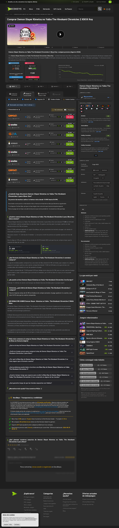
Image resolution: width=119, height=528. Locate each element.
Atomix (83, 115)
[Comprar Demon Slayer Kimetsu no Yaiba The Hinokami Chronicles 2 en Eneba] (16, 124)
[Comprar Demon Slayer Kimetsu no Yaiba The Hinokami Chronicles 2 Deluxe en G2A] (16, 134)
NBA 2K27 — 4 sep (96, 281)
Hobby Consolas (86, 135)
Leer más (90, 122)
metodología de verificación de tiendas (46, 407)
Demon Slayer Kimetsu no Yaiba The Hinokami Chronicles (96, 323)
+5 (96, 155)
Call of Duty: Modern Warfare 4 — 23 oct (96, 300)
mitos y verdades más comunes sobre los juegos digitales (28, 413)
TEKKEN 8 (96, 346)
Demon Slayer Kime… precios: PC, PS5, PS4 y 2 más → (90, 80)
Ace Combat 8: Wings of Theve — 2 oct (96, 292)
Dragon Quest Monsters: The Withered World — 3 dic (96, 307)
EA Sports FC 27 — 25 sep (96, 289)
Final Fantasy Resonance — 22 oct (96, 296)
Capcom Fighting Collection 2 (96, 331)
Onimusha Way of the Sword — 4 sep (96, 285)
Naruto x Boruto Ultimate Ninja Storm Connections (96, 338)
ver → (109, 97)
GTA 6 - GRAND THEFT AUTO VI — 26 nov (96, 303)
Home (6, 14)
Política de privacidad (15, 527)
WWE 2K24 (96, 334)
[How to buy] (74, 114)
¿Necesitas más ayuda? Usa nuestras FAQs (24, 389)
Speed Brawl (96, 353)
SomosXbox (84, 125)
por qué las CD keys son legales (49, 411)
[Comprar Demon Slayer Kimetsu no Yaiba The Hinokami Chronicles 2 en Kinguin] (16, 143)
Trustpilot (61, 419)
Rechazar (17, 524)
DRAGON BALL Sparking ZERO (96, 327)
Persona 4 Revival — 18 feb (96, 311)
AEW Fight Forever (96, 349)
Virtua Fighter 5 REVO (96, 342)
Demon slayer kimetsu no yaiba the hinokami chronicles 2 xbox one (33, 14)
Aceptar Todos (8, 524)
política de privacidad (30, 519)
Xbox (11, 14)
